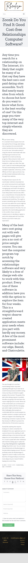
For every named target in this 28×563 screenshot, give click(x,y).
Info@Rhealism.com (16, 538)
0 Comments (8, 466)
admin (5, 465)
